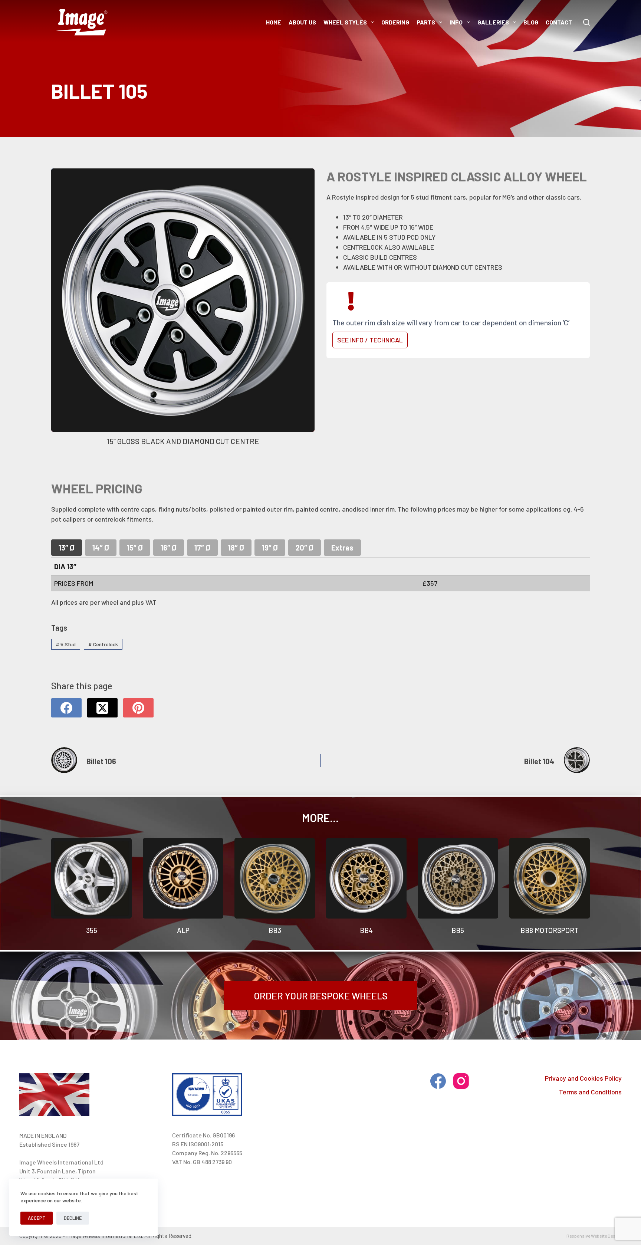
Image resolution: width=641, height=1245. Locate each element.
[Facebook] (66, 707)
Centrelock (103, 644)
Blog (530, 22)
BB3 (275, 930)
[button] (183, 309)
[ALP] (183, 878)
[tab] (66, 547)
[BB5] (458, 878)
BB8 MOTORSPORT (549, 930)
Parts (426, 22)
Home (273, 22)
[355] (91, 878)
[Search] (586, 22)
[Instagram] (461, 1081)
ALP (183, 930)
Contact (559, 22)
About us (302, 22)
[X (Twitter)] (102, 707)
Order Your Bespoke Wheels (321, 995)
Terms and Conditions (590, 1092)
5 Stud (66, 644)
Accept (36, 1218)
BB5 (457, 930)
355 (91, 930)
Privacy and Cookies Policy (583, 1078)
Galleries (493, 22)
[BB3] (274, 878)
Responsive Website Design (594, 1235)
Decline (73, 1218)
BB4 (366, 930)
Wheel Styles (345, 22)
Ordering (395, 22)
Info (456, 22)
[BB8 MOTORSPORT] (549, 878)
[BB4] (366, 878)
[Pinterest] (138, 707)
